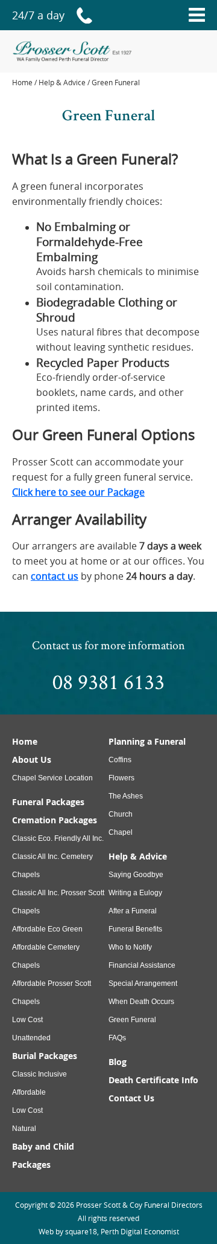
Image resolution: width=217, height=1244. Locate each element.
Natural (24, 1128)
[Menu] (197, 15)
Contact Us (131, 1098)
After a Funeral (132, 911)
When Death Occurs (141, 1001)
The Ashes (125, 796)
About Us (31, 759)
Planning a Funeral (147, 741)
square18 (81, 1231)
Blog (117, 1061)
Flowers (121, 778)
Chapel (120, 832)
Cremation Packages (54, 820)
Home (22, 82)
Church (120, 814)
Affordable (29, 1092)
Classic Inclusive (39, 1074)
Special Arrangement (142, 983)
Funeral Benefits (135, 929)
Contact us (57, 645)
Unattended (31, 1038)
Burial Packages (44, 1055)
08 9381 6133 (108, 681)
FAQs (117, 1038)
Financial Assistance (141, 965)
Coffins (119, 760)
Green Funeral (132, 1020)
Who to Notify (130, 947)
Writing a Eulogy (135, 893)
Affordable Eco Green (47, 929)
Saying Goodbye (135, 874)
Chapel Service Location (52, 778)
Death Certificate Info (153, 1080)
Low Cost (27, 1020)
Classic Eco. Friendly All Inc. (58, 838)
